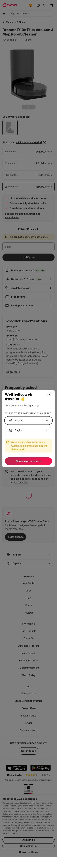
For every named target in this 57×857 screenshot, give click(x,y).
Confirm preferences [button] (28, 461)
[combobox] (28, 420)
